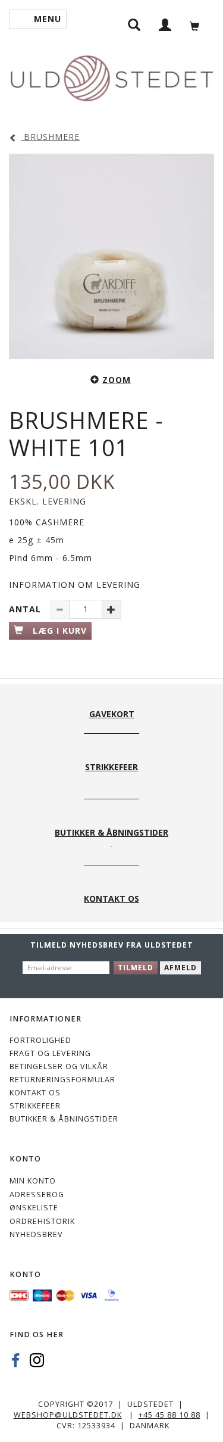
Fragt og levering (50, 1053)
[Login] (165, 24)
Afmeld (180, 968)
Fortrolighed (40, 1040)
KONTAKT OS (35, 1093)
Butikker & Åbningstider (64, 1119)
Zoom (116, 379)
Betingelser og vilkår (59, 1066)
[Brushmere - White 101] (111, 256)
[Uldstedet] (111, 76)
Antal (26, 609)
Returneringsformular (62, 1080)
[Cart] (197, 24)
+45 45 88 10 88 (169, 1415)
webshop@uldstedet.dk (68, 1415)
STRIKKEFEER (35, 1106)
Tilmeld (135, 968)
